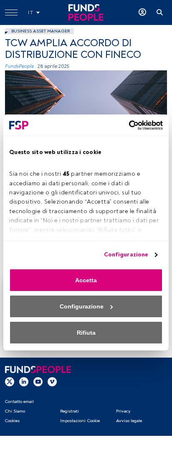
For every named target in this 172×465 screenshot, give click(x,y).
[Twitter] (9, 381)
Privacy (123, 411)
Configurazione (126, 254)
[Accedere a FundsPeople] (142, 12)
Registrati (69, 411)
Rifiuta (86, 332)
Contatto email (19, 401)
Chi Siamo (15, 411)
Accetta (86, 280)
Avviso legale (129, 420)
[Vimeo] (52, 381)
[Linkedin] (23, 381)
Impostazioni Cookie (80, 420)
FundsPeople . (20, 66)
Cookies (12, 420)
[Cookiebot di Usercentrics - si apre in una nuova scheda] (126, 125)
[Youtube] (38, 381)
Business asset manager (40, 31)
